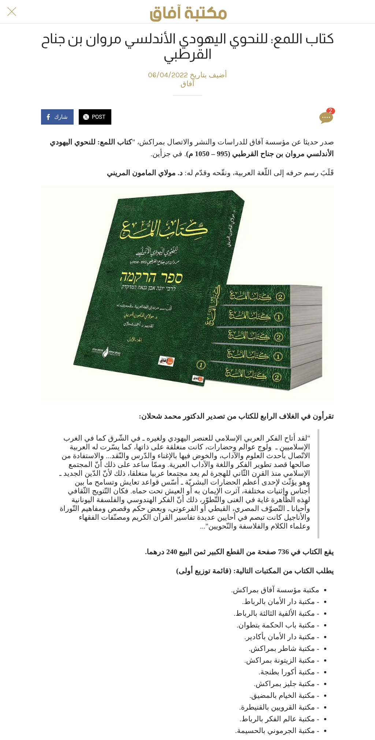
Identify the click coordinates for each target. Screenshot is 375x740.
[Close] (11, 11)
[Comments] (325, 117)
